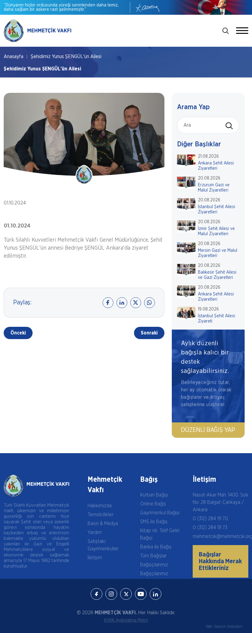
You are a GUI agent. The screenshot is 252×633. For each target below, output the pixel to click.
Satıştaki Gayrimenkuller (103, 545)
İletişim (95, 557)
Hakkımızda (100, 505)
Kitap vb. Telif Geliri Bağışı (159, 534)
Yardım (95, 532)
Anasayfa (13, 56)
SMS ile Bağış (153, 521)
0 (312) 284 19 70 (210, 518)
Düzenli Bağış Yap (208, 430)
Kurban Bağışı (154, 495)
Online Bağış (153, 503)
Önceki (18, 332)
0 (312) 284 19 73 (210, 527)
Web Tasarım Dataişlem (224, 626)
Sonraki (149, 332)
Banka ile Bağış (155, 546)
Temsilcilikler (100, 514)
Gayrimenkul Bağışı (159, 512)
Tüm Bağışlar (153, 555)
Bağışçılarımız (154, 564)
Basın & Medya (103, 523)
